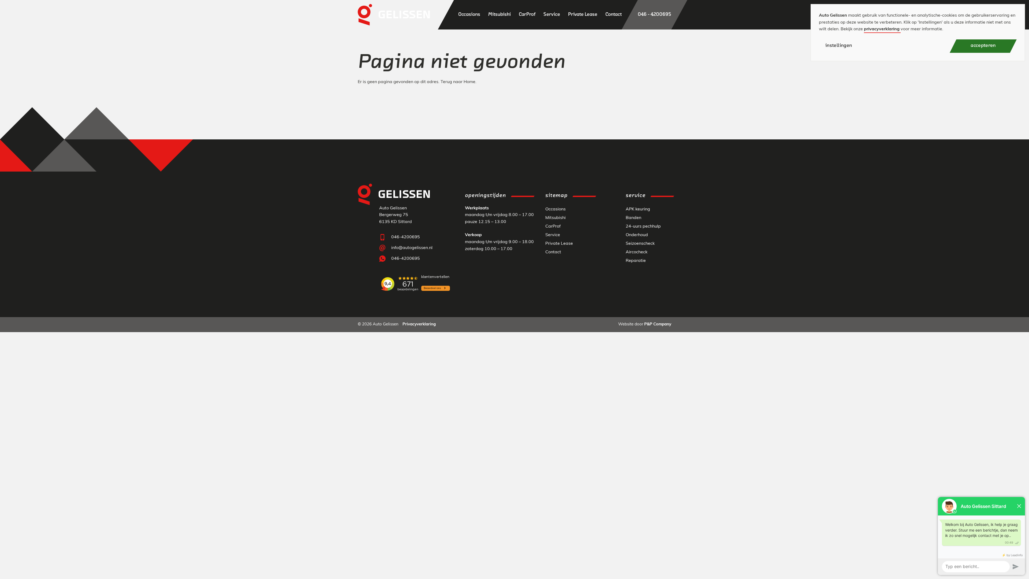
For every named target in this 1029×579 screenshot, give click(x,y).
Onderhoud (637, 235)
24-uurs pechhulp (643, 226)
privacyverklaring (882, 29)
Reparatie (636, 261)
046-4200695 (405, 237)
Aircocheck (636, 252)
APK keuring (638, 209)
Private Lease (559, 244)
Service (552, 235)
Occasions (555, 209)
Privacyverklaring (419, 324)
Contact (553, 252)
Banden (633, 218)
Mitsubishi (555, 218)
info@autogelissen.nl (412, 248)
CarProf (553, 226)
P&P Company (657, 324)
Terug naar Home (458, 82)
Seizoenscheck (640, 244)
